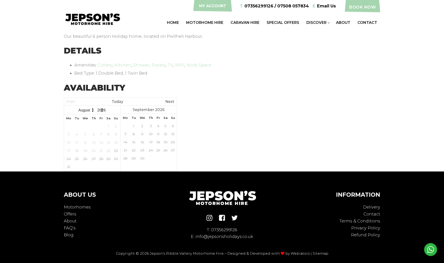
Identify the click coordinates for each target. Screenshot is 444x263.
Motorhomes (77, 207)
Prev (70, 101)
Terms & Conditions (359, 221)
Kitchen (122, 65)
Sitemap (320, 253)
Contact (372, 214)
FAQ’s (70, 228)
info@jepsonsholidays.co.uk (224, 236)
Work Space (198, 65)
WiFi (179, 65)
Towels (158, 65)
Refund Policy (365, 235)
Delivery (371, 207)
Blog (69, 235)
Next (169, 101)
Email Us (324, 6)
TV (170, 65)
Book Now (362, 7)
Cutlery (105, 65)
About (70, 221)
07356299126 (224, 229)
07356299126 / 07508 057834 (274, 6)
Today (117, 101)
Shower (141, 65)
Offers (70, 214)
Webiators (300, 253)
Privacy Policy (365, 228)
